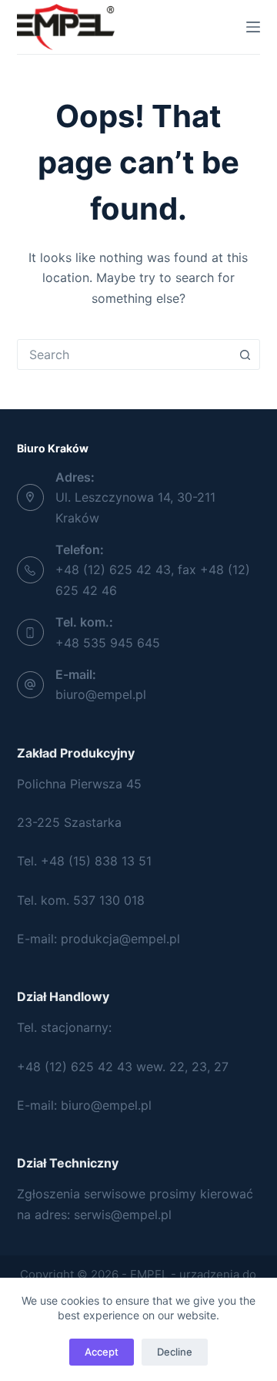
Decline (174, 1352)
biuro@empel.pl (100, 694)
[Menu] (253, 27)
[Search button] (244, 354)
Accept (101, 1352)
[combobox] (124, 354)
